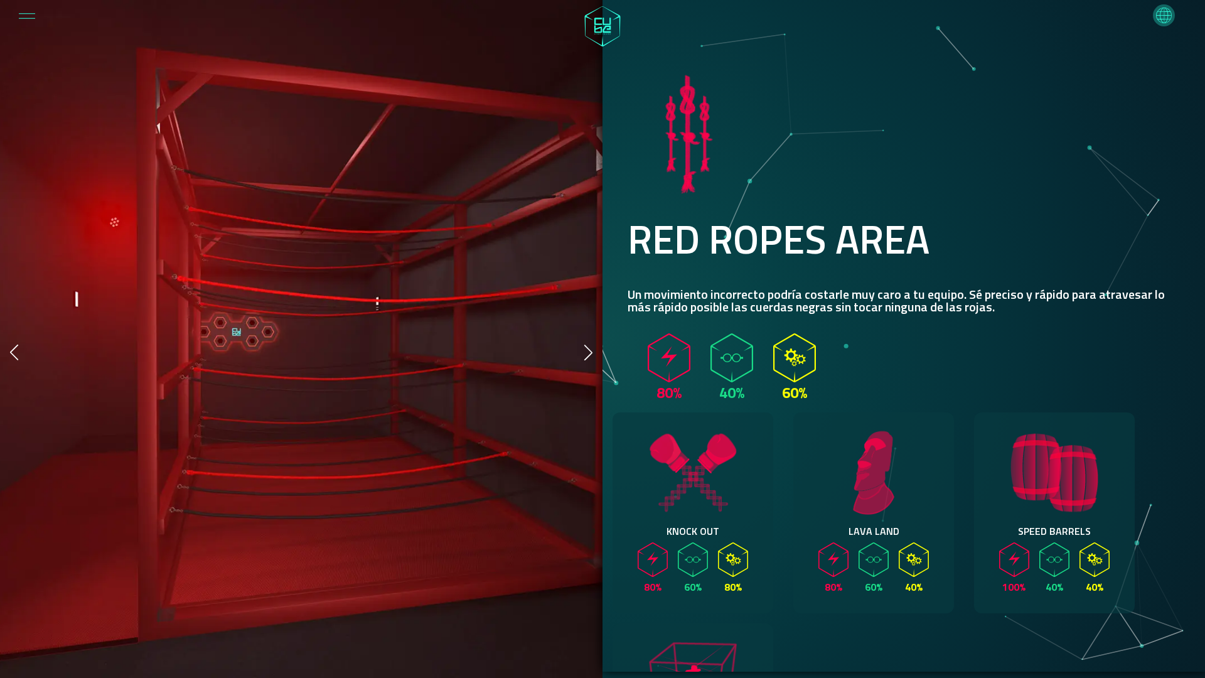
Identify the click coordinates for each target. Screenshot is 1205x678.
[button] (1164, 15)
